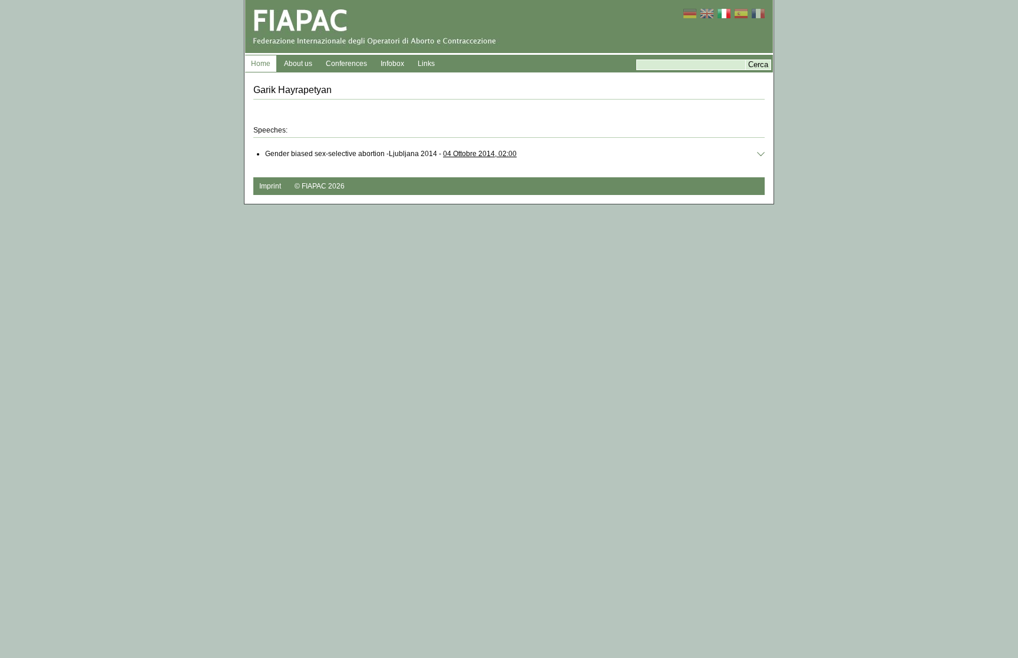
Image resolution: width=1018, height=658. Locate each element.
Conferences (346, 63)
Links (426, 63)
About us (298, 63)
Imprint (270, 186)
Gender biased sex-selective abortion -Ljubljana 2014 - (391, 154)
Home (260, 63)
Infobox (392, 63)
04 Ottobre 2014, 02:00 (480, 154)
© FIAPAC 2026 (320, 186)
